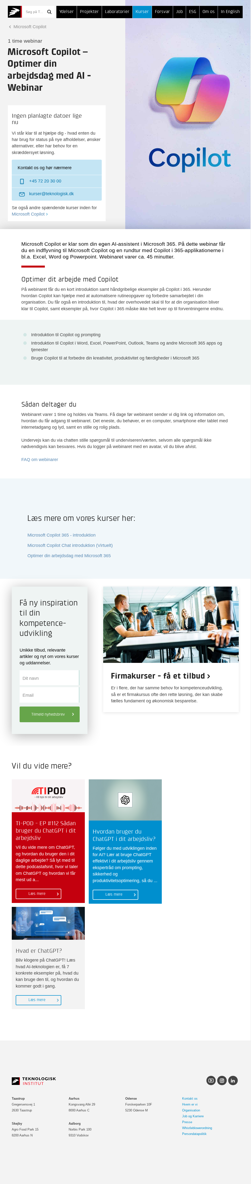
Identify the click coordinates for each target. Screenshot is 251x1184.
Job (179, 12)
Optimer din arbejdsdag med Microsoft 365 (69, 555)
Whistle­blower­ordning (197, 1128)
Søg (49, 12)
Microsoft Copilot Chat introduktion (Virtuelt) (70, 545)
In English (230, 12)
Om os (208, 12)
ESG (192, 12)
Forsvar (162, 12)
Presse (187, 1122)
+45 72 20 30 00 (45, 181)
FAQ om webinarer (39, 459)
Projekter (89, 12)
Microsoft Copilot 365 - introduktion (61, 535)
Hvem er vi (190, 1104)
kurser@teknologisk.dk (51, 194)
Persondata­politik (194, 1134)
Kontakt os (190, 1098)
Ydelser (66, 12)
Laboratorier (117, 12)
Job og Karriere (193, 1116)
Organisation (191, 1110)
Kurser (142, 12)
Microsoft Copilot (29, 26)
